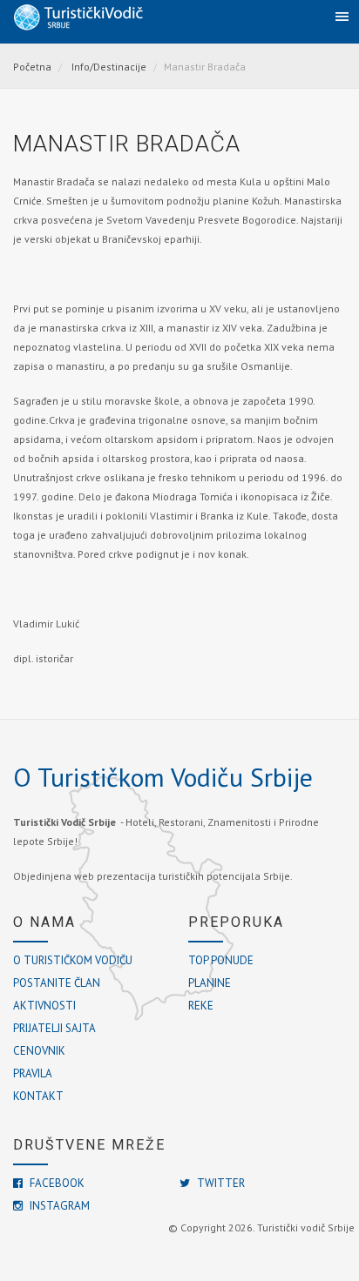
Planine (209, 983)
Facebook (56, 1183)
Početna (32, 66)
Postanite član (56, 983)
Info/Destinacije (108, 66)
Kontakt (38, 1096)
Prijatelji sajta (54, 1028)
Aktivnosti (44, 1005)
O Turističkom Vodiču (72, 960)
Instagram (58, 1205)
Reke (200, 1005)
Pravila (32, 1073)
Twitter (219, 1183)
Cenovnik (39, 1050)
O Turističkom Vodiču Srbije (163, 777)
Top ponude (221, 960)
